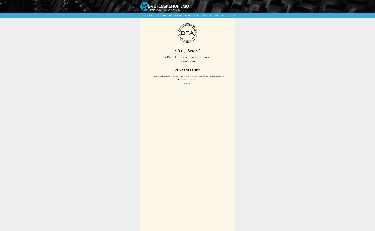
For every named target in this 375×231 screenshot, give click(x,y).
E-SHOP (197, 16)
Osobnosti (146, 16)
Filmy (157, 16)
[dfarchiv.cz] (164, 7)
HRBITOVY (207, 16)
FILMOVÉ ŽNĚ (218, 16)
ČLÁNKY (178, 16)
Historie (187, 16)
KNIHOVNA (167, 16)
